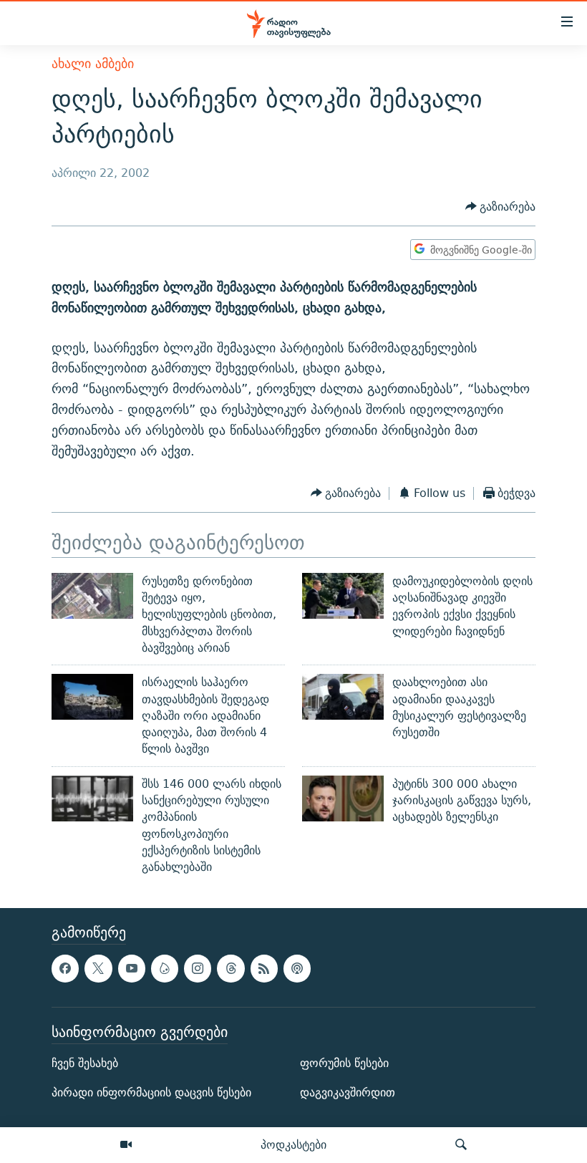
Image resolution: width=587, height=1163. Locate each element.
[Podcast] (297, 969)
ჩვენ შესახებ (85, 1064)
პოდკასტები (293, 1144)
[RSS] (264, 969)
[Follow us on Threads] (230, 969)
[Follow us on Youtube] (131, 969)
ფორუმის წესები (344, 1064)
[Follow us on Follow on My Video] (164, 969)
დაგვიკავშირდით (347, 1093)
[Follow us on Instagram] (197, 969)
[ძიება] (461, 1145)
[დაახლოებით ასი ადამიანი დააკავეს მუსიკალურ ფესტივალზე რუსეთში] (343, 697)
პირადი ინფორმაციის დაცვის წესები (151, 1093)
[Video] (126, 1145)
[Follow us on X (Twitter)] (98, 969)
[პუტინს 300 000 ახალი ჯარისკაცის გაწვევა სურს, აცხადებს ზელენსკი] (343, 798)
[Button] (500, 206)
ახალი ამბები (93, 63)
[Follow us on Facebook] (65, 969)
